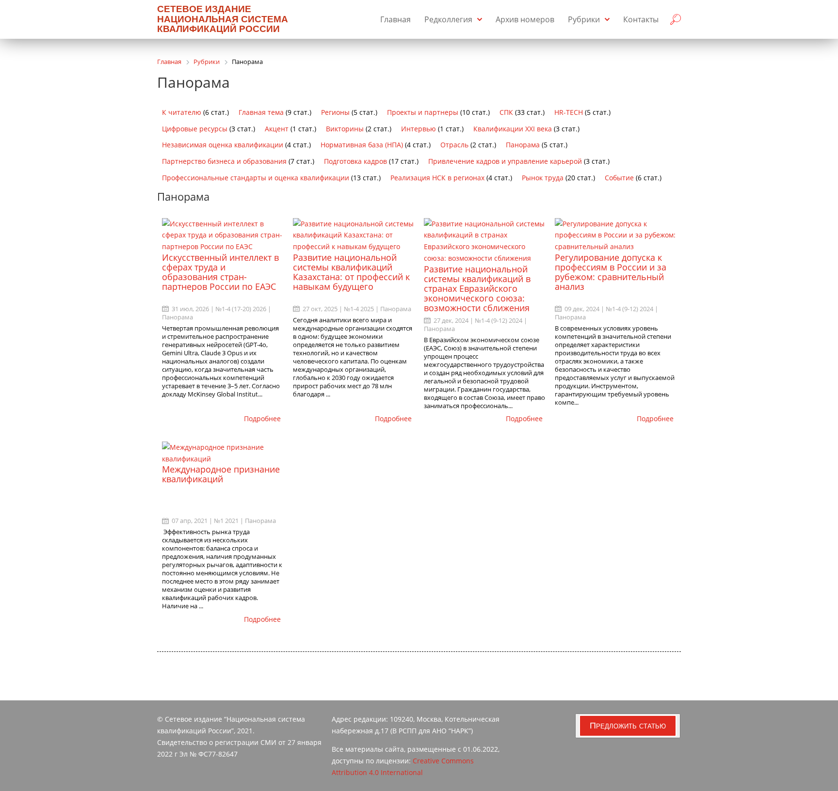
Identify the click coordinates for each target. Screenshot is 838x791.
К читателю (181, 112)
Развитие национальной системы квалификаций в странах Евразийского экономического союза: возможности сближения (477, 288)
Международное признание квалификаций (221, 474)
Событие (619, 177)
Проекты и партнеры (422, 112)
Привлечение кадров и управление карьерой (505, 161)
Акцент (277, 128)
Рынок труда (543, 177)
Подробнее (262, 418)
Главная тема (261, 112)
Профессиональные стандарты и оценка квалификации (255, 177)
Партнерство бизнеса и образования (224, 161)
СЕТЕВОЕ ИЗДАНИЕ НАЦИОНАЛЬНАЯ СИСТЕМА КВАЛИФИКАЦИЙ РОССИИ (222, 19)
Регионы (335, 112)
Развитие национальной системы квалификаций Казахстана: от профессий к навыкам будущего (351, 272)
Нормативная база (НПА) (362, 144)
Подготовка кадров (355, 161)
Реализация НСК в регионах (437, 177)
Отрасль (454, 144)
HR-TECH (568, 112)
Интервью (418, 128)
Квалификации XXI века (512, 128)
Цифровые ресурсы (194, 128)
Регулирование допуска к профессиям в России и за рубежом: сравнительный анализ (610, 272)
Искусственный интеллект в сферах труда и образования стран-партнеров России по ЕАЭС (220, 272)
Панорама (523, 144)
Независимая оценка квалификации (222, 144)
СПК (506, 112)
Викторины (345, 128)
